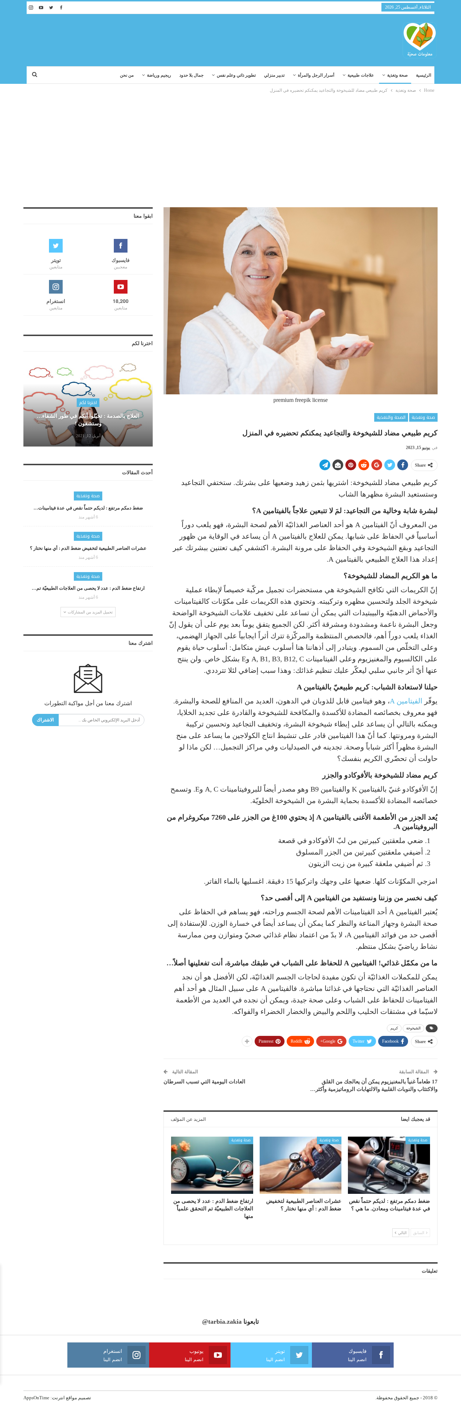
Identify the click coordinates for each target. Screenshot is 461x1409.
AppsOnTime (36, 1397)
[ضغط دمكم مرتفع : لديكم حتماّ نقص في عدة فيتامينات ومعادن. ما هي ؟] (389, 1165)
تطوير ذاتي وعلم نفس (236, 75)
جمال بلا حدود (191, 75)
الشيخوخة (413, 1028)
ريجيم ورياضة (159, 75)
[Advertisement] (230, 148)
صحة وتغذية (397, 75)
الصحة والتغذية (391, 417)
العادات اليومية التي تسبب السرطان (204, 1081)
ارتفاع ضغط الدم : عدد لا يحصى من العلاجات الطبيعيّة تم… (88, 588)
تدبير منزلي (274, 75)
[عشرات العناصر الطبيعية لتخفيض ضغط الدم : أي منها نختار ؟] (301, 1165)
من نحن (127, 75)
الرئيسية (423, 75)
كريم (394, 1028)
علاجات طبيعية (361, 75)
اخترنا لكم (88, 403)
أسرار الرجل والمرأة (316, 75)
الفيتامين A (406, 701)
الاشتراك (45, 719)
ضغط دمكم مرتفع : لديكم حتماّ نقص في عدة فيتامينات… (88, 508)
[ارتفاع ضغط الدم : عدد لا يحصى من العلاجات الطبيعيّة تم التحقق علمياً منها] (212, 1165)
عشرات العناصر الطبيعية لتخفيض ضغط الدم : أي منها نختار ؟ (88, 548)
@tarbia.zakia (222, 1321)
